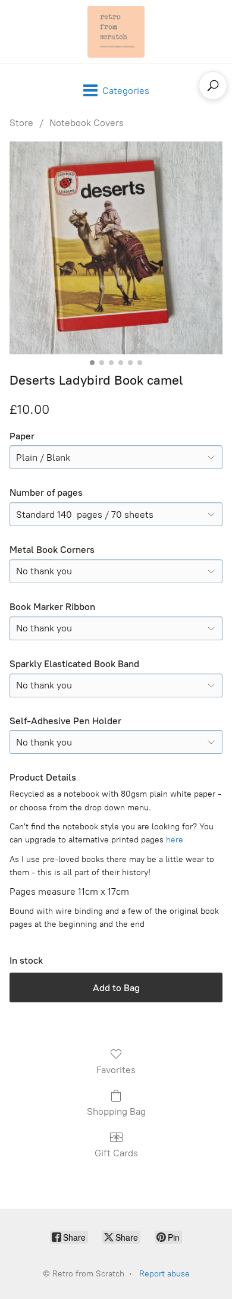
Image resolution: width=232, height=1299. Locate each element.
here (174, 840)
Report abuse (164, 1274)
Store (21, 122)
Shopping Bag (116, 1111)
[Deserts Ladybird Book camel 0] (116, 247)
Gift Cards (116, 1153)
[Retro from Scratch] (116, 32)
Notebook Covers (86, 122)
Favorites (116, 1069)
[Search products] (213, 85)
